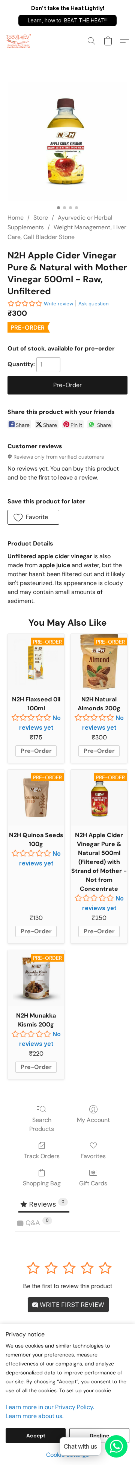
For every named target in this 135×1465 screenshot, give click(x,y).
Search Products (41, 1124)
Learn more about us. (34, 1416)
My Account (93, 1120)
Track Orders (42, 1156)
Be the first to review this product (67, 1286)
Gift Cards (93, 1183)
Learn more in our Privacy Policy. (50, 1407)
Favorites (93, 1156)
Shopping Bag (42, 1183)
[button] (67, 20)
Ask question (93, 303)
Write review (59, 303)
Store (40, 217)
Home (16, 217)
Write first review (71, 1304)
